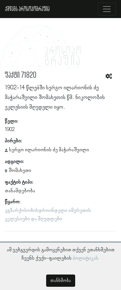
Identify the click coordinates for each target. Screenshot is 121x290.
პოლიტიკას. (86, 258)
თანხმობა (60, 280)
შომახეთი (20, 171)
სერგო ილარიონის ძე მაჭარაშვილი (49, 150)
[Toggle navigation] (107, 9)
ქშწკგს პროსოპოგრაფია (27, 9)
